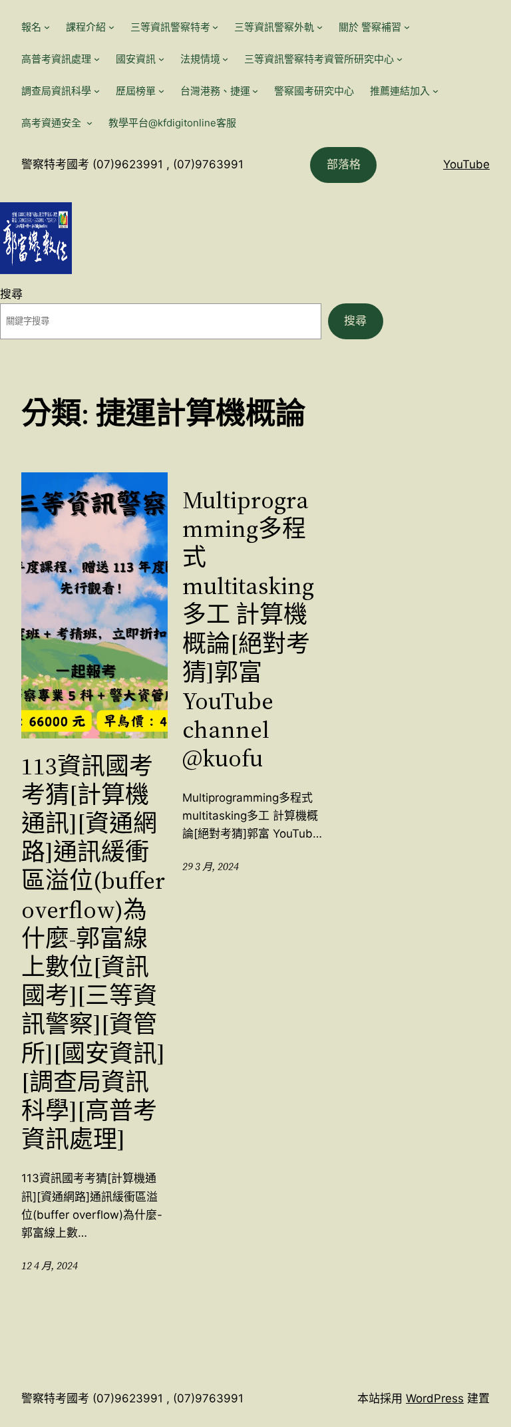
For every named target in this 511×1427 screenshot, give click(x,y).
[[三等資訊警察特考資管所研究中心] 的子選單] (400, 59)
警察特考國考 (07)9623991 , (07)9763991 (132, 164)
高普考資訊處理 (56, 59)
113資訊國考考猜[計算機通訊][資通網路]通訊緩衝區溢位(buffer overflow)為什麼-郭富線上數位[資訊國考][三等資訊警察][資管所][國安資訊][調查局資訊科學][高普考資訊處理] (93, 953)
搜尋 (11, 294)
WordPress (435, 1398)
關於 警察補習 (370, 27)
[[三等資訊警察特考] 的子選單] (215, 27)
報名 (31, 27)
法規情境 (200, 59)
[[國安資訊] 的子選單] (161, 59)
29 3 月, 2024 (210, 866)
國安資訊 (136, 59)
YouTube (466, 164)
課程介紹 (86, 27)
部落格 (344, 164)
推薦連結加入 (400, 90)
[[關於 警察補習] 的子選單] (407, 27)
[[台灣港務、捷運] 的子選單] (255, 91)
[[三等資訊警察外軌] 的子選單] (320, 27)
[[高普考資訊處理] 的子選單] (97, 59)
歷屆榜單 (136, 90)
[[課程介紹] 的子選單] (111, 27)
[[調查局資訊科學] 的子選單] (97, 91)
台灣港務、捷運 (215, 90)
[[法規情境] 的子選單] (225, 59)
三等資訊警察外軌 (274, 27)
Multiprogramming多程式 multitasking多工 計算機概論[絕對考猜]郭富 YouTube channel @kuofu (248, 629)
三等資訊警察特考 (170, 27)
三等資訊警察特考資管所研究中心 (319, 59)
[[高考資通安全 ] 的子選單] (89, 123)
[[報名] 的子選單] (47, 27)
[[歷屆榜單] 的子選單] (161, 91)
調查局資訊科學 (56, 90)
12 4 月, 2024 (49, 1266)
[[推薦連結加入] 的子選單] (435, 91)
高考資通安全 (52, 122)
